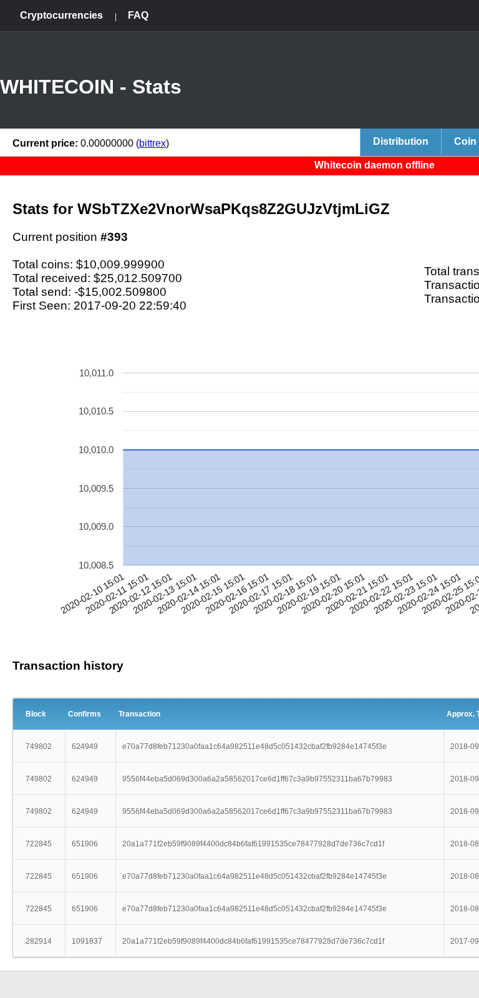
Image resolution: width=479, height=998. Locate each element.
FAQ (138, 15)
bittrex (152, 143)
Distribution (400, 141)
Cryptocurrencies (61, 15)
